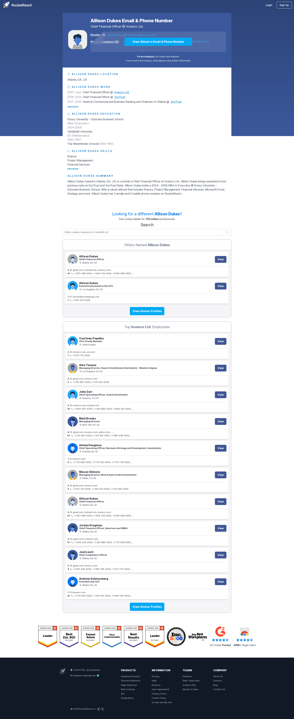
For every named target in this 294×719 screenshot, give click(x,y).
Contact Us (219, 689)
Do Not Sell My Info (162, 702)
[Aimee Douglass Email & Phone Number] (73, 448)
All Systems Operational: (83, 675)
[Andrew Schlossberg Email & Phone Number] (73, 582)
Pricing (155, 676)
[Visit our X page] (102, 709)
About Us (218, 676)
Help (154, 680)
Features (187, 676)
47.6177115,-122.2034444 (86, 670)
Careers (217, 680)
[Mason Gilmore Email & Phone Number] (73, 475)
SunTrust (119, 97)
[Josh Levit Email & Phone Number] (73, 555)
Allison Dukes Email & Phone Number (132, 20)
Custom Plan (189, 685)
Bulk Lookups (128, 689)
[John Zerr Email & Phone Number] (73, 395)
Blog (215, 685)
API (122, 693)
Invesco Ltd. (134, 26)
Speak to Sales (190, 689)
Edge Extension (129, 685)
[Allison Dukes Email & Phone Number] (77, 39)
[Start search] (227, 232)
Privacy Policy (159, 693)
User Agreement (160, 689)
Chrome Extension (130, 680)
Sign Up (284, 5)
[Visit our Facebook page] (98, 709)
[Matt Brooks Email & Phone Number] (73, 421)
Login (269, 5)
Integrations (127, 698)
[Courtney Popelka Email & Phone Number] (73, 341)
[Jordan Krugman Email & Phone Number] (73, 528)
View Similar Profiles (147, 311)
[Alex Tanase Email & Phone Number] (73, 368)
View (221, 259)
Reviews (156, 685)
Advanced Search (130, 676)
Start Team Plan (191, 680)
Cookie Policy (159, 698)
